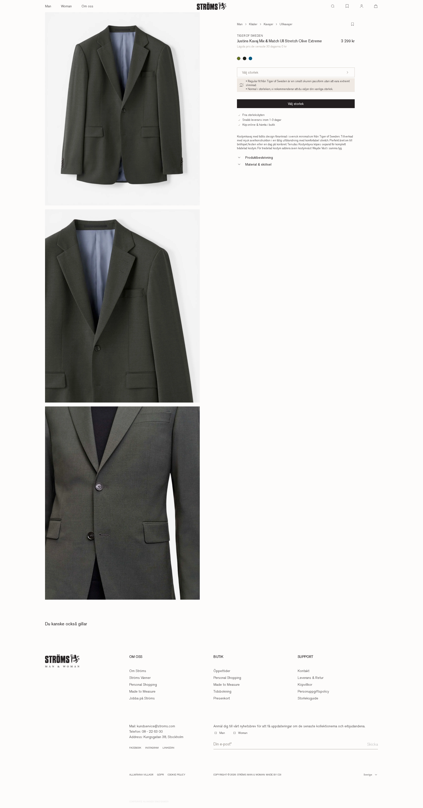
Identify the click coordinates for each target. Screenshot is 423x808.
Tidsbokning (222, 691)
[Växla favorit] (352, 24)
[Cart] (376, 6)
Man (48, 6)
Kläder (253, 24)
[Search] (332, 6)
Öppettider (221, 671)
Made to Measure (142, 691)
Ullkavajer (286, 24)
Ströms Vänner (140, 677)
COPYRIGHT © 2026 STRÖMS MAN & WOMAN (239, 774)
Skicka (372, 744)
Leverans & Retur (310, 677)
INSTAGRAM (152, 747)
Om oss (87, 6)
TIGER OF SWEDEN (250, 36)
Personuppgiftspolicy (313, 691)
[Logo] (211, 6)
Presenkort (221, 698)
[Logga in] (361, 6)
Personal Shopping (143, 684)
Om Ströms (137, 671)
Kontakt (303, 671)
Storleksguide (308, 698)
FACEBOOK (135, 747)
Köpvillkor (305, 684)
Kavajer (268, 24)
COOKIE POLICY (176, 774)
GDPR (160, 774)
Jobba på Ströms (142, 698)
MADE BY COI (273, 774)
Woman (66, 6)
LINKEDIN (168, 747)
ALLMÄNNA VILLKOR (141, 774)
